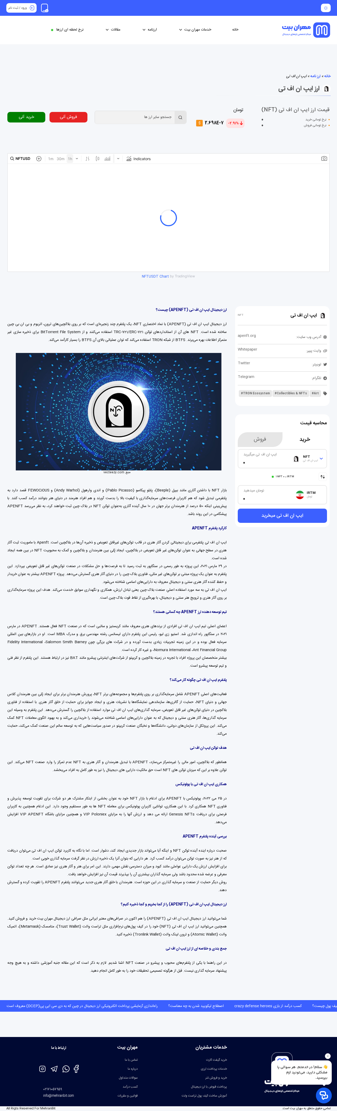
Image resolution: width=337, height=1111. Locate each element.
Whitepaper (247, 349)
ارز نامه (315, 76)
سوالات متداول (128, 1077)
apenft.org (247, 336)
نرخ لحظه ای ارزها (69, 30)
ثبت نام (13, 8)
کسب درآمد (130, 1086)
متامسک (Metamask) (36, 926)
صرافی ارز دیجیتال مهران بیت (59, 919)
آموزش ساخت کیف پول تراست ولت (204, 1095)
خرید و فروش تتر (216, 1077)
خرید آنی (26, 117)
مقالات (115, 30)
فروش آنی (68, 117)
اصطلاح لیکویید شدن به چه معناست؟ (149, 1006)
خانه (235, 30)
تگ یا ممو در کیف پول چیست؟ (289, 1006)
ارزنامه (152, 30)
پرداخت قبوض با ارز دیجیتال (209, 1086)
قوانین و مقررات (128, 1095)
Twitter (244, 363)
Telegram (246, 377)
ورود (24, 8)
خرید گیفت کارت (216, 1060)
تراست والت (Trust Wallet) (79, 926)
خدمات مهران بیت (197, 30)
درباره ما (133, 1068)
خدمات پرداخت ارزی (214, 1068)
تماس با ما (131, 1060)
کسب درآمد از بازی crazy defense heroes (221, 1006)
